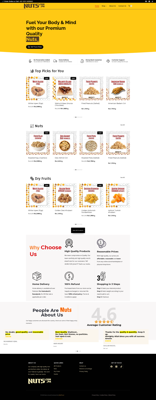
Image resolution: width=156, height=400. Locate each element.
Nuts (55, 369)
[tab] (74, 117)
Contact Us (122, 6)
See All (122, 125)
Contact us (82, 366)
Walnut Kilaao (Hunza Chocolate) (64, 104)
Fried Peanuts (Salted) (91, 103)
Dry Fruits (57, 371)
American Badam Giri (117, 103)
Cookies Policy (103, 395)
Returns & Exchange (85, 369)
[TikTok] (152, 1)
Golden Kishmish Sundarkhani (88, 211)
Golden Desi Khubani (63, 210)
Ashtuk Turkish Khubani (114, 211)
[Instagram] (149, 1)
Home (97, 6)
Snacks (56, 374)
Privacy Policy (83, 371)
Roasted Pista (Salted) (90, 158)
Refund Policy (112, 395)
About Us (112, 6)
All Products (57, 366)
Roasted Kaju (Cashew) (37, 158)
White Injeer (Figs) (35, 103)
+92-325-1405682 (26, 1)
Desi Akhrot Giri (61, 158)
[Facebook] (146, 1)
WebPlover (61, 395)
